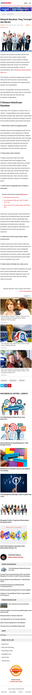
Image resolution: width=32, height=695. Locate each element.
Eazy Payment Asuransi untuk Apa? (19, 604)
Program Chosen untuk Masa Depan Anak (12, 626)
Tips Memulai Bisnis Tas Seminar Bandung (13, 619)
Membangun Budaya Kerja (11, 197)
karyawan (3, 380)
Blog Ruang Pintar (7, 651)
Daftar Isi (28, 692)
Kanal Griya (5, 644)
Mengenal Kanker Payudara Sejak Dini (11, 615)
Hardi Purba (5, 657)
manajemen (13, 380)
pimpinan (21, 380)
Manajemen (10, 14)
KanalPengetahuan (10, 25)
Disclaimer (12, 692)
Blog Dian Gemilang (8, 647)
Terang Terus (6, 661)
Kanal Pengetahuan (26, 291)
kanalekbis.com (6, 654)
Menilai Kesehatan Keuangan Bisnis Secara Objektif (15, 590)
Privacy (20, 692)
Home (3, 14)
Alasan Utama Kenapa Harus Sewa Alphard (12, 622)
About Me (4, 692)
